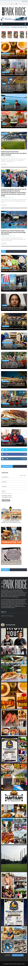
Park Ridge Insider (6, 72)
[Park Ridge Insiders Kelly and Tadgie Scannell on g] (14, 723)
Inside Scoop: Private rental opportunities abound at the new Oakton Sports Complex (14, 153)
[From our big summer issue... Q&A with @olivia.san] (14, 885)
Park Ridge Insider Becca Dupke (12, 406)
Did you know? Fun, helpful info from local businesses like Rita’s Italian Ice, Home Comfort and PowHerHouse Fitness (12, 287)
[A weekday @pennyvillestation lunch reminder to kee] (14, 777)
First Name (4, 481)
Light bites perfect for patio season (13, 126)
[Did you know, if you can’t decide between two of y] (14, 939)
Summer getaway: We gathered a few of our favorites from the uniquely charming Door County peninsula (14, 107)
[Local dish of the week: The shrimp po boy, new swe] (14, 668)
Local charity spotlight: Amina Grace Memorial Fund (12, 444)
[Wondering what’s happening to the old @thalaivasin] (14, 804)
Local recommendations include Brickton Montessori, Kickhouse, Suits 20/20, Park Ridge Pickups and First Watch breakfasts (13, 365)
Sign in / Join (24, 1)
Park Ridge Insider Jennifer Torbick (13, 328)
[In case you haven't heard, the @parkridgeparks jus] (14, 858)
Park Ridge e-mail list (7, 497)
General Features (6, 103)
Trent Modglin (4, 156)
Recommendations (6, 360)
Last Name (4, 486)
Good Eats (4, 124)
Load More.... (5, 569)
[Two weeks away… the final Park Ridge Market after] (14, 912)
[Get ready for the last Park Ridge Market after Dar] (14, 750)
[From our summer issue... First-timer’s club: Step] (14, 641)
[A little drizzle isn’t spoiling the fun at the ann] (14, 831)
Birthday (3, 491)
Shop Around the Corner (7, 342)
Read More (4, 164)
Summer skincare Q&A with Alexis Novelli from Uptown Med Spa (13, 308)
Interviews (4, 49)
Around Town (4, 133)
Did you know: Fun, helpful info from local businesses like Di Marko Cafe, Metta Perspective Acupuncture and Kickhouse (14, 423)
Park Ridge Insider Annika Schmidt (19, 27)
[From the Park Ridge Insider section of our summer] (14, 695)
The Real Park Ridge (12, 963)
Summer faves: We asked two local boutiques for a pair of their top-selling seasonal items (13, 346)
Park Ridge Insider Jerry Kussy (12, 270)
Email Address (5, 477)
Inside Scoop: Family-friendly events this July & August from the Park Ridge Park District (13, 232)
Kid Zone (4, 83)
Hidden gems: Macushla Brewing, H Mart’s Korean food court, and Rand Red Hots (13, 385)
